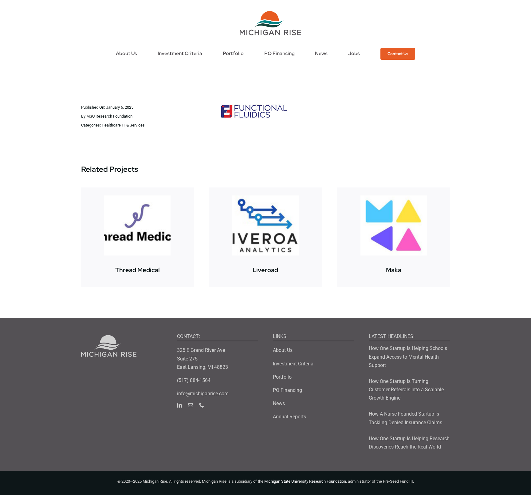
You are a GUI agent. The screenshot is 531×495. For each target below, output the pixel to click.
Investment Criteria (293, 364)
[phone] (201, 405)
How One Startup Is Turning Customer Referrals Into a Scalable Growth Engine (406, 389)
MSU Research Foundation (109, 116)
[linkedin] (179, 405)
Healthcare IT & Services (123, 125)
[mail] (190, 405)
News (279, 403)
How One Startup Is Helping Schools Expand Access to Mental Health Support (408, 356)
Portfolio (282, 377)
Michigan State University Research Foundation (305, 481)
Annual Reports (289, 417)
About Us (283, 350)
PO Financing (287, 390)
